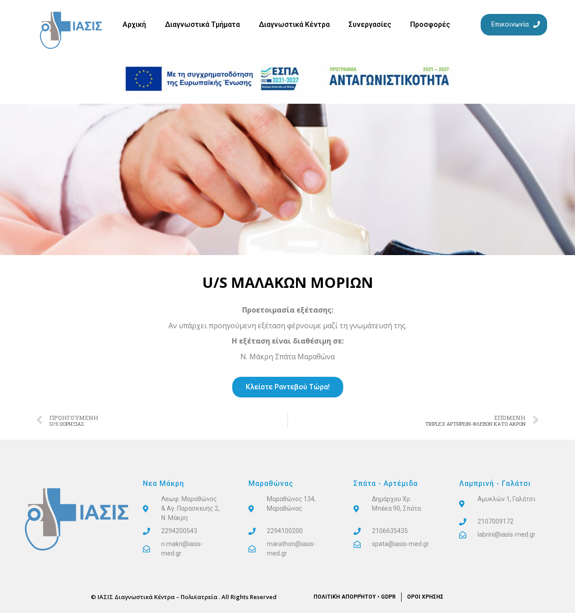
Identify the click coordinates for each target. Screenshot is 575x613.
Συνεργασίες (370, 24)
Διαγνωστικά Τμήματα (202, 24)
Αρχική (134, 24)
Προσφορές (430, 24)
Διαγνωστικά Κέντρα (294, 24)
